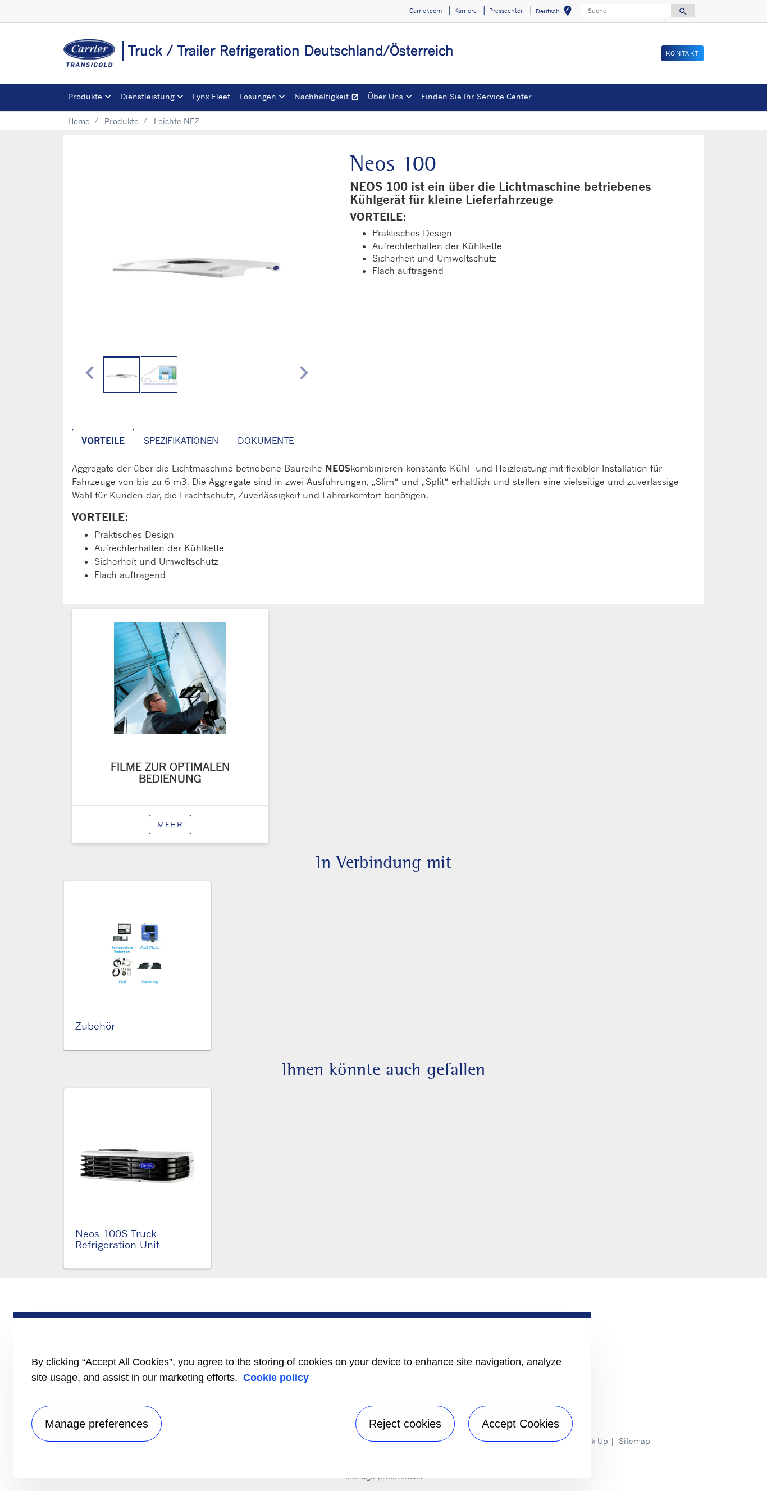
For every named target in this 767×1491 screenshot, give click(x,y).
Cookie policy (276, 1377)
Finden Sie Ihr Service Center (476, 96)
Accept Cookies (520, 1423)
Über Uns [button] (385, 96)
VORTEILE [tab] (103, 440)
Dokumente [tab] (266, 440)
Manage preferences (96, 1423)
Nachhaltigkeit (328, 98)
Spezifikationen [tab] (181, 440)
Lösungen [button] (257, 96)
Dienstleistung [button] (147, 96)
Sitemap (634, 1441)
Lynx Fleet (211, 96)
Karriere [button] (465, 11)
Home (79, 121)
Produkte (121, 121)
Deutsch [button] (556, 12)
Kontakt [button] (682, 53)
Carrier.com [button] (425, 11)
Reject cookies (405, 1423)
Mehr (169, 824)
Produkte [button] (85, 96)
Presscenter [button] (506, 11)
